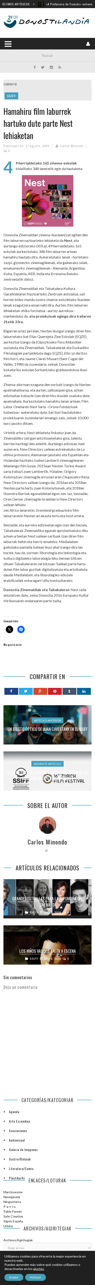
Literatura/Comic (21, 1168)
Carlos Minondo (72, 146)
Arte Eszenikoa (19, 1121)
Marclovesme (13, 1192)
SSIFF (11, 96)
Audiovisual (17, 1140)
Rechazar (35, 1277)
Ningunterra (12, 1202)
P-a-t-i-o (9, 1207)
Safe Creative (13, 1216)
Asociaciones (18, 1130)
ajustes (38, 1269)
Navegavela (11, 1197)
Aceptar (14, 1277)
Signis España (13, 1221)
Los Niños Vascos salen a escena (47, 951)
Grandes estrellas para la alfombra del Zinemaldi (47, 902)
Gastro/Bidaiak (20, 1159)
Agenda (14, 1111)
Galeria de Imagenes (23, 1149)
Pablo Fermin (12, 1211)
